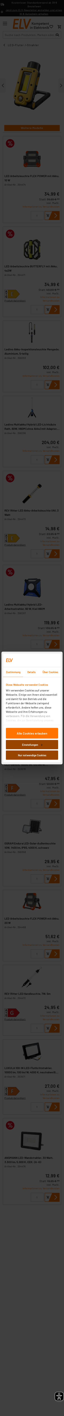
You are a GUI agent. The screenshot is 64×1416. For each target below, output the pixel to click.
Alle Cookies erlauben (32, 733)
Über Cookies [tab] (50, 672)
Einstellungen (30, 744)
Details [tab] (31, 672)
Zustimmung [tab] (13, 672)
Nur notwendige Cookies (32, 755)
